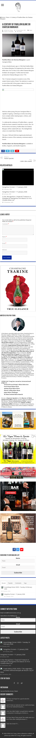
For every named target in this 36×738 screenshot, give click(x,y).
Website (4, 250)
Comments (18, 583)
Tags (25, 583)
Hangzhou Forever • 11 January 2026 (14, 187)
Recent (4, 583)
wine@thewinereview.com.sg (12, 613)
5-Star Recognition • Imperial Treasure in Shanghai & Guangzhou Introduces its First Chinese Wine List (17, 198)
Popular (10, 583)
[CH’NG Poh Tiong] (18, 6)
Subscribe (18, 573)
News (7, 17)
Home (3, 17)
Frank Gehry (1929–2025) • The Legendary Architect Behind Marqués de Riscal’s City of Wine (16, 670)
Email (4, 243)
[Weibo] (21, 549)
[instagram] (17, 549)
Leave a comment (8, 31)
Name (4, 236)
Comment (5, 224)
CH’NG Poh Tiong (8, 30)
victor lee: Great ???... (12, 723)
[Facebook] (14, 549)
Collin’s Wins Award (26, 160)
